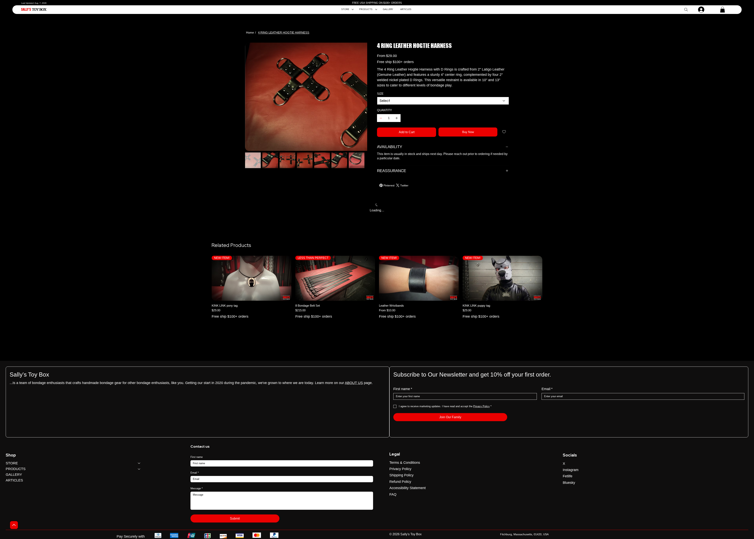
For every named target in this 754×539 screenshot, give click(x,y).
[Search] (686, 9)
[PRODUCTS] (139, 469)
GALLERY (14, 475)
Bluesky (569, 483)
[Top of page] (14, 525)
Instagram (570, 470)
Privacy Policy (400, 469)
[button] (722, 10)
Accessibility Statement (407, 488)
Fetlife (567, 476)
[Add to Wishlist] (504, 131)
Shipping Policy (401, 475)
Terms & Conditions (404, 463)
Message (196, 488)
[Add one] (397, 118)
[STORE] (139, 463)
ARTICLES (14, 480)
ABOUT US (354, 383)
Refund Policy (400, 482)
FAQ (392, 494)
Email (547, 389)
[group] (377, 291)
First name (402, 389)
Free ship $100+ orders (230, 320)
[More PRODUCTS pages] (376, 9)
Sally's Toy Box (29, 374)
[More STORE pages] (353, 9)
